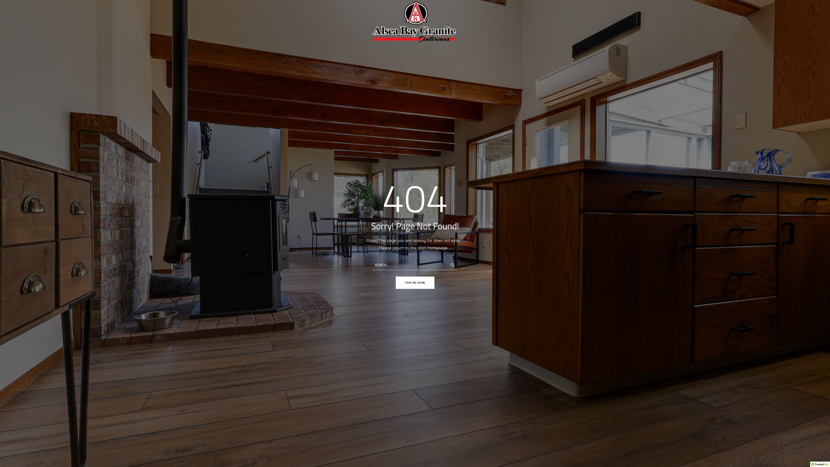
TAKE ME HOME (415, 282)
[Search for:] (415, 264)
